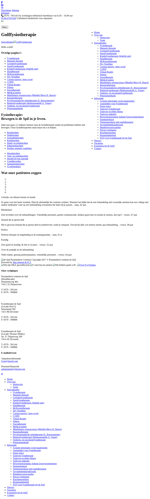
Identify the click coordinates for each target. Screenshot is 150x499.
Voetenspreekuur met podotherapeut (116, 122)
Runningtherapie (107, 85)
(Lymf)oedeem (14, 166)
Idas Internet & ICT (22, 262)
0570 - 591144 (11, 15)
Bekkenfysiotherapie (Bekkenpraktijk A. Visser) (122, 90)
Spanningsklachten (15, 164)
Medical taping (107, 80)
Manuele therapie (108, 48)
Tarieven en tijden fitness (111, 111)
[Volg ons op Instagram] (75, 7)
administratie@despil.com (13, 369)
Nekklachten (13, 135)
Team (102, 40)
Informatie (99, 98)
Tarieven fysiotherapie (110, 109)
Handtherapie (106, 58)
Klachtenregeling (108, 132)
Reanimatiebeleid (108, 135)
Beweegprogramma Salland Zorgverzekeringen (122, 117)
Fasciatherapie (106, 77)
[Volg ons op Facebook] (75, 2)
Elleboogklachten (15, 145)
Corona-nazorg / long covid (112, 66)
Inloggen (5, 13)
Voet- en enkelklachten (17, 156)
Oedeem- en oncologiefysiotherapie (116, 93)
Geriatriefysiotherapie (110, 51)
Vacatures (98, 143)
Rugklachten (13, 132)
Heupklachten (13, 153)
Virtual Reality (106, 72)
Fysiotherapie (106, 45)
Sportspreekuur (107, 119)
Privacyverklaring (108, 130)
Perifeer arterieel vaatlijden (19, 148)
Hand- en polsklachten (17, 143)
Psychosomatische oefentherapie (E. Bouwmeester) (123, 88)
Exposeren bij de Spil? (104, 146)
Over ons (98, 35)
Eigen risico (105, 106)
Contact (97, 148)
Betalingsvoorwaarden (110, 127)
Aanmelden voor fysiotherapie (114, 103)
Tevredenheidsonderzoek (111, 125)
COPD (103, 69)
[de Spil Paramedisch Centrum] (2, 21)
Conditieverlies (14, 161)
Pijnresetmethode (108, 95)
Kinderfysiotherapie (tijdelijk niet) (115, 56)
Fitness (103, 74)
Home (97, 32)
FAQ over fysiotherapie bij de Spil (116, 138)
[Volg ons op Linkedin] (75, 5)
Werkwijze (105, 37)
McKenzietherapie (108, 61)
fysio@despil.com (9, 361)
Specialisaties (100, 43)
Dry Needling (106, 64)
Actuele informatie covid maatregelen (117, 101)
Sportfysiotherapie (108, 53)
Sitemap (15, 10)
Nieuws (97, 140)
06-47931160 (9, 18)
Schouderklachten (15, 138)
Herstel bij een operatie (17, 158)
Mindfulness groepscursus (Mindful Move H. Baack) (124, 82)
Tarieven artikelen (108, 114)
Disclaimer (6, 10)
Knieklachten (13, 140)
